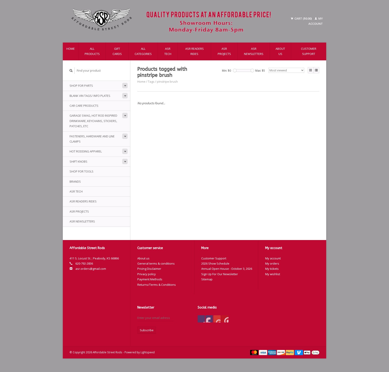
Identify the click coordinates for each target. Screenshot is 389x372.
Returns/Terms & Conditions (156, 285)
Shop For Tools (81, 171)
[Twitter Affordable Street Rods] (209, 318)
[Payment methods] (254, 352)
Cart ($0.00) (303, 18)
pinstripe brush (167, 81)
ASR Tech (167, 51)
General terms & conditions (156, 263)
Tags (151, 81)
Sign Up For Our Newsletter (219, 274)
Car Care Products (84, 106)
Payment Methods (149, 279)
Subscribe (147, 330)
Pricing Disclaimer (149, 269)
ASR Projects (224, 51)
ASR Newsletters (253, 51)
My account (273, 258)
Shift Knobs (78, 161)
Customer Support (308, 51)
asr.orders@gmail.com (90, 269)
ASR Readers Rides (194, 51)
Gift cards (117, 51)
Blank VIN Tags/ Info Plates (90, 96)
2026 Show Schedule (215, 263)
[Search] (71, 70)
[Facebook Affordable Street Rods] (201, 318)
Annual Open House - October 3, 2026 (226, 269)
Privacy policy (146, 274)
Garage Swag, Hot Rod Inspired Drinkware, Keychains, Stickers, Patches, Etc (93, 120)
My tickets (272, 269)
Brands (75, 181)
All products (92, 51)
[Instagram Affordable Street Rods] (224, 318)
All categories (143, 51)
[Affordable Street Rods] (173, 21)
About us (280, 51)
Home (70, 49)
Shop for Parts (81, 86)
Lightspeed (147, 352)
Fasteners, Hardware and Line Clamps (92, 138)
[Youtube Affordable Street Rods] (217, 318)
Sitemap (207, 279)
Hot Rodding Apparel (86, 151)
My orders (272, 263)
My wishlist (272, 274)
